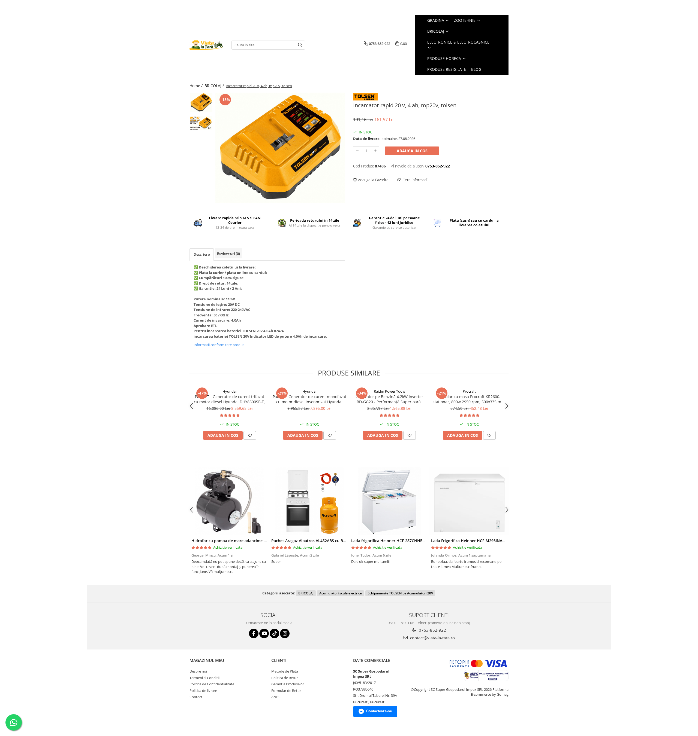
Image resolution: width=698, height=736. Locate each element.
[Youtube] (264, 633)
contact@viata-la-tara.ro (432, 637)
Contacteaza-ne (379, 711)
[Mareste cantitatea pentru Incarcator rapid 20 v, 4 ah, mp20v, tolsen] (375, 150)
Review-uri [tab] (228, 253)
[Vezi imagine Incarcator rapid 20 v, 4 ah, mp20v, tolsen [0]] (201, 102)
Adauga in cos (412, 150)
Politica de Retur (284, 677)
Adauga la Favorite (373, 179)
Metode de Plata (284, 671)
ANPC (276, 696)
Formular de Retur (286, 690)
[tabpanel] (280, 148)
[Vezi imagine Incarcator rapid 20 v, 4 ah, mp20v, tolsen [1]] (201, 123)
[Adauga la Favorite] (249, 435)
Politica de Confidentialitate (211, 684)
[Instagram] (285, 633)
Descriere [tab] (202, 254)
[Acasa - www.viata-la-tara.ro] (206, 45)
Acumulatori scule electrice (340, 593)
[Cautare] (300, 45)
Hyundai (229, 391)
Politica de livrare (203, 690)
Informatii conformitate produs (219, 344)
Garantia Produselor (287, 684)
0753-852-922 (432, 630)
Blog (476, 69)
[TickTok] (274, 633)
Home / (196, 85)
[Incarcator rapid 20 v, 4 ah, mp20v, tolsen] (280, 148)
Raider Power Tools (389, 391)
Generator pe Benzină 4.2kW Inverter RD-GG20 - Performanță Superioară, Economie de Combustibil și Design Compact (389, 399)
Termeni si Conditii (204, 677)
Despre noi (198, 671)
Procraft (469, 391)
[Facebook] (253, 633)
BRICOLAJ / (214, 85)
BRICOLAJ (306, 593)
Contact (195, 696)
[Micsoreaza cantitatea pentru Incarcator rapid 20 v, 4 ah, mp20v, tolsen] (357, 150)
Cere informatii (414, 179)
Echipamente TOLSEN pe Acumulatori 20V (400, 593)
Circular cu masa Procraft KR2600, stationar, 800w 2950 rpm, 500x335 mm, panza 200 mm (469, 399)
